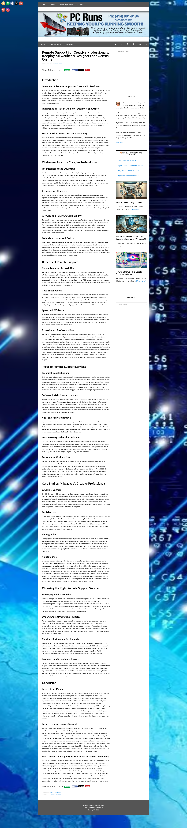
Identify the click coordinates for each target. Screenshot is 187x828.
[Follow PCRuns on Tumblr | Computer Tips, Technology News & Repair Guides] (146, 44)
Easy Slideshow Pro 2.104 (127, 161)
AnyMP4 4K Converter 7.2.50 (128, 171)
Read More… (120, 142)
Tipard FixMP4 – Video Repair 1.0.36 (130, 166)
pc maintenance (56, 794)
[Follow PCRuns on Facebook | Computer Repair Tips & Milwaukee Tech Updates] (121, 44)
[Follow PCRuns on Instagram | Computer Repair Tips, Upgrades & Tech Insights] (127, 44)
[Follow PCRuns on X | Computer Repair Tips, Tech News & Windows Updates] (116, 44)
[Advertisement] (131, 70)
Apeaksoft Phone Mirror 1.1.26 (128, 175)
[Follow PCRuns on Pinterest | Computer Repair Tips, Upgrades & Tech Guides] (140, 44)
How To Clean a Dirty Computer (129, 203)
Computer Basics (55, 792)
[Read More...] (136, 209)
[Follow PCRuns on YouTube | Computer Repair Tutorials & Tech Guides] (134, 44)
